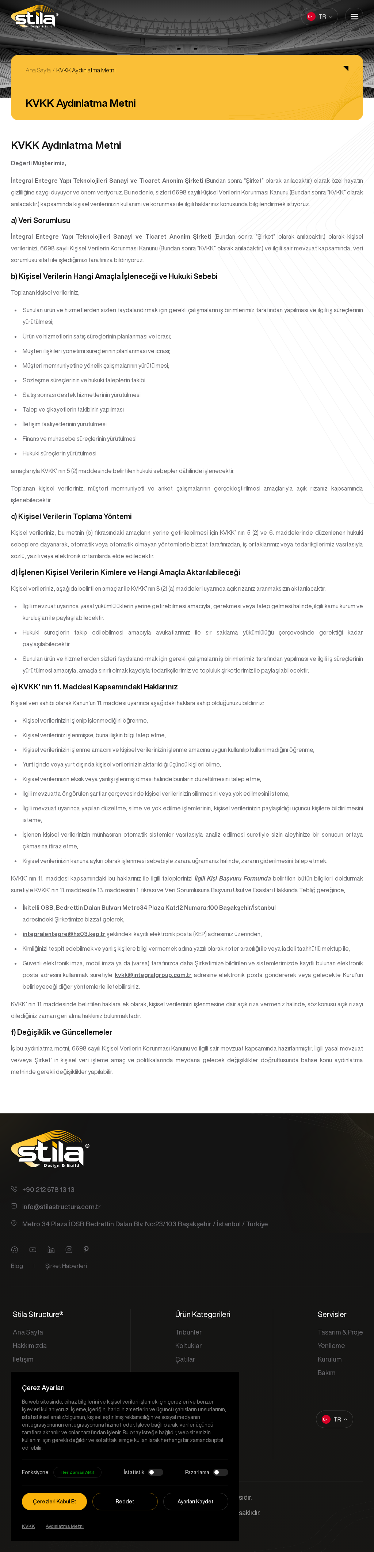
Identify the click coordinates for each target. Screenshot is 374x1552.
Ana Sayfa (38, 70)
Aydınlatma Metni (65, 1526)
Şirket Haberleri (66, 1266)
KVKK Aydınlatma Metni (85, 70)
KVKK (28, 1526)
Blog (17, 1266)
